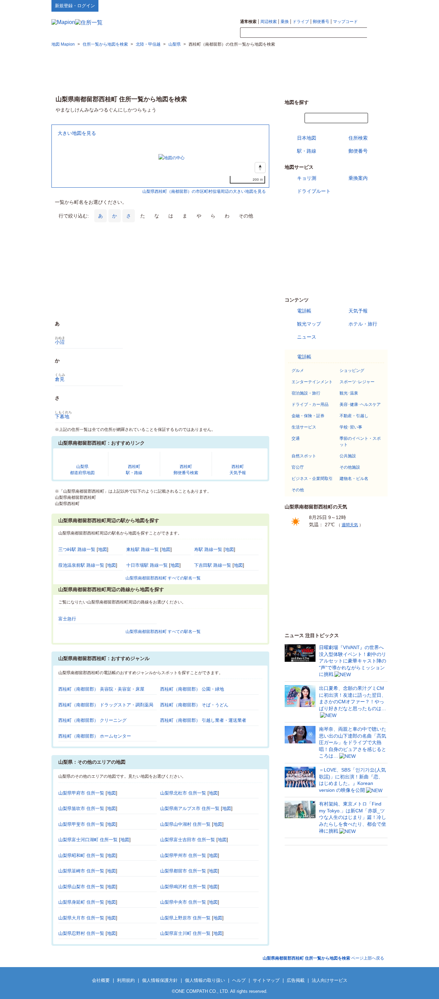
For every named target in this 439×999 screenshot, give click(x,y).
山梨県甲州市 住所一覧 (183, 855)
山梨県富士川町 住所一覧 (185, 933)
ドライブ (301, 21)
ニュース (306, 337)
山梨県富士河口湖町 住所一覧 (88, 839)
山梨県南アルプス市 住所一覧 (190, 808)
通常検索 (248, 21)
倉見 (59, 379)
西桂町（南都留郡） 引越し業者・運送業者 (203, 720)
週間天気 (350, 524)
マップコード (345, 21)
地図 (102, 549)
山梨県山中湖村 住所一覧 (185, 824)
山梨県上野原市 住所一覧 (185, 917)
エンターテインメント (312, 381)
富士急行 (67, 618)
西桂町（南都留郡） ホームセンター (94, 736)
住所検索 (358, 138)
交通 (296, 438)
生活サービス (304, 427)
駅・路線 (306, 151)
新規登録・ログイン (75, 5)
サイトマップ (376, 5)
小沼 (59, 342)
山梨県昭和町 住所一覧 (81, 855)
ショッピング (352, 370)
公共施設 (348, 456)
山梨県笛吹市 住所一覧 (81, 808)
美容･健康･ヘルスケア (360, 404)
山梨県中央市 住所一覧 (183, 902)
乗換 (285, 21)
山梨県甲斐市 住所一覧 (81, 824)
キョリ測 (306, 178)
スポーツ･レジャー (357, 381)
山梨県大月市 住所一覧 (81, 917)
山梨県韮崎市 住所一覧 (81, 870)
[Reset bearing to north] (260, 168)
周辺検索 (268, 21)
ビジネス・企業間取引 (312, 478)
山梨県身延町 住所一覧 (81, 902)
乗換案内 (358, 178)
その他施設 (350, 467)
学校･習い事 (351, 427)
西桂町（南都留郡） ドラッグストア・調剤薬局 (105, 704)
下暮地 (62, 416)
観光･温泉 (349, 393)
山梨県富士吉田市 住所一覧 (187, 839)
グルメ (298, 370)
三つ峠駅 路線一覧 (76, 549)
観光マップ (309, 324)
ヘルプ (354, 5)
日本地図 (306, 138)
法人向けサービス (329, 980)
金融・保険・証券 (308, 415)
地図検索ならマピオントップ (320, 5)
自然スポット (304, 456)
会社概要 (101, 980)
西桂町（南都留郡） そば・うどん (194, 704)
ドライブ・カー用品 (310, 404)
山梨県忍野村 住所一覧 (81, 933)
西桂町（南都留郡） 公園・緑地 (192, 689)
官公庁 (298, 467)
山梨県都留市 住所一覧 (183, 870)
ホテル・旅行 (362, 324)
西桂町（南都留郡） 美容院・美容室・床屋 (101, 689)
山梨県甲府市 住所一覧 (81, 793)
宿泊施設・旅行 (306, 393)
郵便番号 (321, 21)
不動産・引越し (354, 415)
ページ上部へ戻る (323, 958)
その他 (298, 489)
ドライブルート (314, 191)
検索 (377, 33)
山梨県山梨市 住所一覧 (81, 886)
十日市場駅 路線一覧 (147, 565)
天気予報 (358, 311)
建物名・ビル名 (354, 478)
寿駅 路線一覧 (208, 549)
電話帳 (304, 311)
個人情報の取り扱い (205, 980)
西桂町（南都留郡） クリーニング (92, 720)
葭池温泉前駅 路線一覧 (81, 565)
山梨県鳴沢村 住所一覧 (183, 886)
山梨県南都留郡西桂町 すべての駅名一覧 (163, 578)
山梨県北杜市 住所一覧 (183, 793)
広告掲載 (296, 980)
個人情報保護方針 (160, 980)
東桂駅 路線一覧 (142, 549)
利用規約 (126, 980)
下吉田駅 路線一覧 (212, 565)
